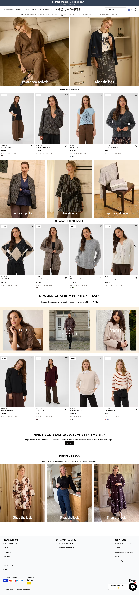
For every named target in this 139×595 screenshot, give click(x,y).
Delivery (6, 556)
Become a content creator (124, 552)
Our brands (119, 548)
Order (5, 548)
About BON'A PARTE (123, 543)
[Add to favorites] (31, 95)
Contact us (7, 569)
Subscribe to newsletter (65, 543)
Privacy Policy (8, 590)
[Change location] (129, 9)
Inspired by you (120, 561)
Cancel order (8, 565)
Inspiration (119, 556)
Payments (7, 552)
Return (6, 561)
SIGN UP (69, 443)
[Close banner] (135, 3)
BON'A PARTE (36, 9)
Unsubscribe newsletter (65, 548)
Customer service (10, 543)
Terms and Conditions (22, 590)
